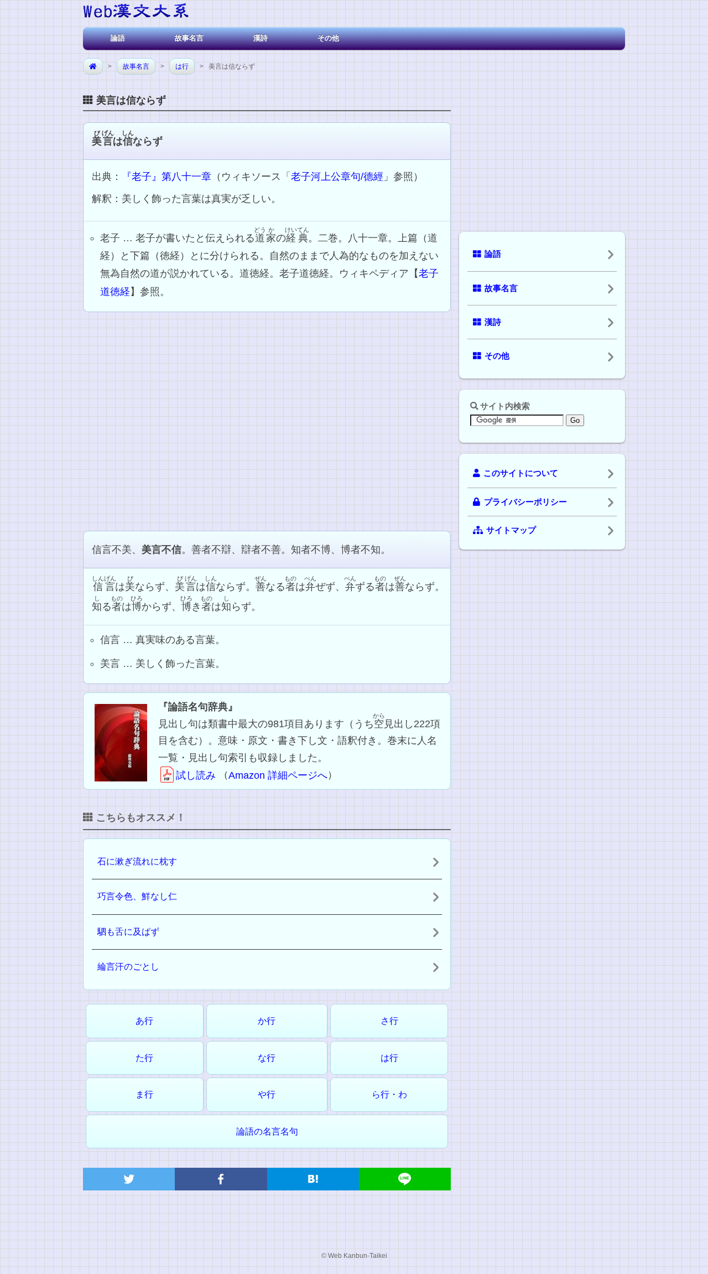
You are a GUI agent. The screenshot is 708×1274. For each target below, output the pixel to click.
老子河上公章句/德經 (337, 176)
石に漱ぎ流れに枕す (137, 861)
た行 (144, 1058)
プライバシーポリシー (525, 502)
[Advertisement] (267, 420)
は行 (182, 66)
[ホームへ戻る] (136, 12)
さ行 (389, 1021)
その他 (328, 38)
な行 (266, 1058)
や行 (266, 1094)
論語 (118, 38)
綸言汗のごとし (128, 966)
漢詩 (260, 38)
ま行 (144, 1094)
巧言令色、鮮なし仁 (137, 896)
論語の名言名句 (267, 1131)
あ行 (144, 1021)
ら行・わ (389, 1094)
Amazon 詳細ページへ (277, 775)
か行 (266, 1021)
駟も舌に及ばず (128, 931)
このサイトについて (520, 473)
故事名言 (189, 38)
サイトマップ (511, 530)
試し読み (196, 775)
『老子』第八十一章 (166, 176)
